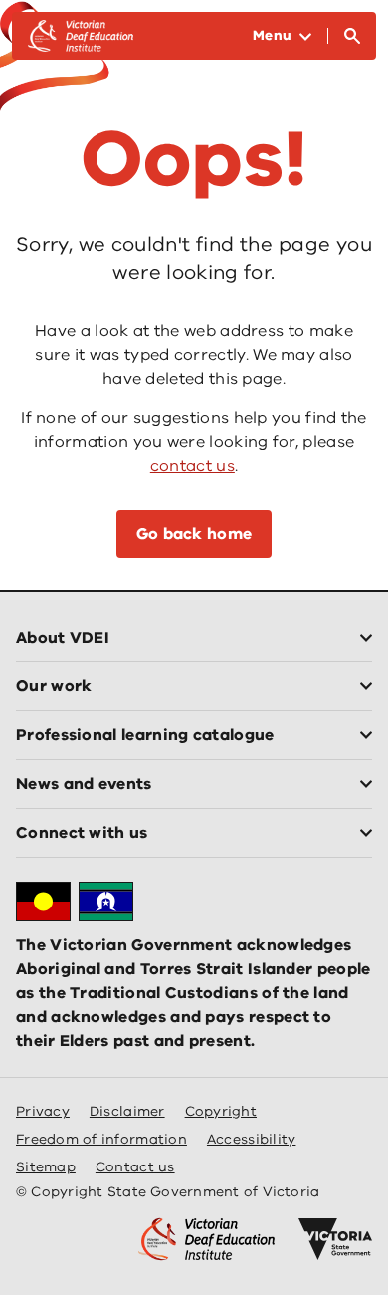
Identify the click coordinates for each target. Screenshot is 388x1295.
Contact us (135, 1167)
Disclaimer (127, 1111)
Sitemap (46, 1167)
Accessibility (251, 1139)
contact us (192, 466)
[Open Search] (352, 36)
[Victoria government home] (335, 1239)
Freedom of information (101, 1139)
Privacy (43, 1111)
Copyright (221, 1111)
